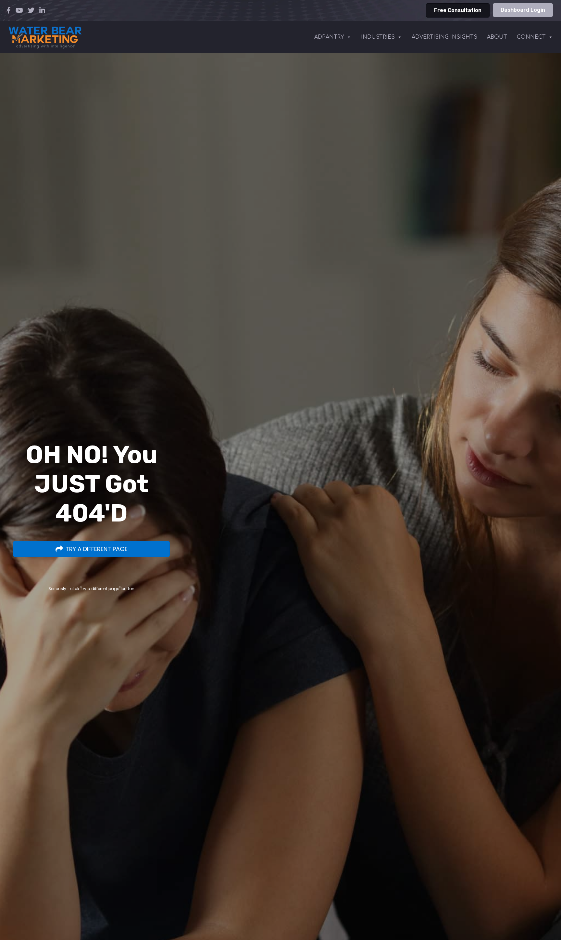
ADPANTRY (329, 37)
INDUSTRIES (378, 37)
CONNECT (531, 37)
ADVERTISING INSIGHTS (444, 37)
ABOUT (497, 37)
